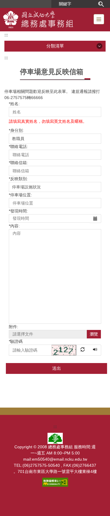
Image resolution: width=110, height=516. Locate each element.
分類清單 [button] (55, 45)
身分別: (16, 130)
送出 (56, 368)
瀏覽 (94, 334)
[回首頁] (47, 19)
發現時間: (18, 211)
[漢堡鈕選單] (99, 19)
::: (6, 34)
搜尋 (101, 4)
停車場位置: (20, 195)
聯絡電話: (18, 146)
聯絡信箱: (18, 162)
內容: (14, 226)
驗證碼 (16, 341)
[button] (70, 349)
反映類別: (18, 178)
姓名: (14, 103)
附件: (13, 326)
